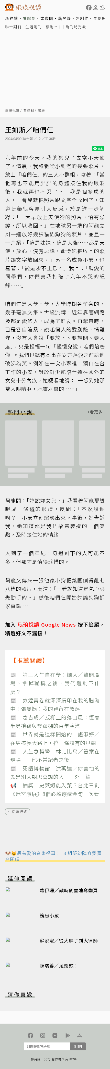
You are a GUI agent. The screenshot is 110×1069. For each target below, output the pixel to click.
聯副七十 (54, 26)
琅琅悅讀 (12, 111)
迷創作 (82, 18)
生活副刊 (33, 26)
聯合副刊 (13, 26)
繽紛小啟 (49, 915)
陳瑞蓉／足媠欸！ (59, 965)
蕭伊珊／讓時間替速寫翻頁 (69, 890)
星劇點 (99, 18)
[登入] (95, 7)
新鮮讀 (11, 18)
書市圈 (46, 18)
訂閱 (78, 1046)
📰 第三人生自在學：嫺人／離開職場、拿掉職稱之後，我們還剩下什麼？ (55, 683)
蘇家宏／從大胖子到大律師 (69, 940)
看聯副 (29, 18)
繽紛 (41, 111)
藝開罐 (64, 18)
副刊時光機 (76, 26)
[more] (95, 411)
